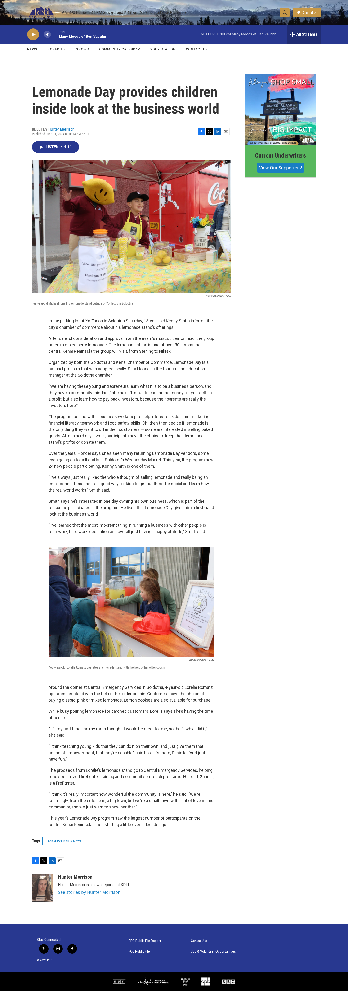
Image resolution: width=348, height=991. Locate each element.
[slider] (55, 34)
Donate (308, 12)
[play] (33, 34)
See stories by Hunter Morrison (89, 892)
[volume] (47, 34)
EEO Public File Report (145, 941)
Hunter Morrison (61, 129)
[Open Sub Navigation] (41, 49)
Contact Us (197, 49)
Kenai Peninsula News (64, 841)
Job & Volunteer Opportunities (213, 951)
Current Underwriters (280, 155)
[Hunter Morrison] (42, 888)
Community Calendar (119, 49)
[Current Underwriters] (280, 109)
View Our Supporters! (280, 167)
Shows (82, 49)
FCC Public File (139, 951)
